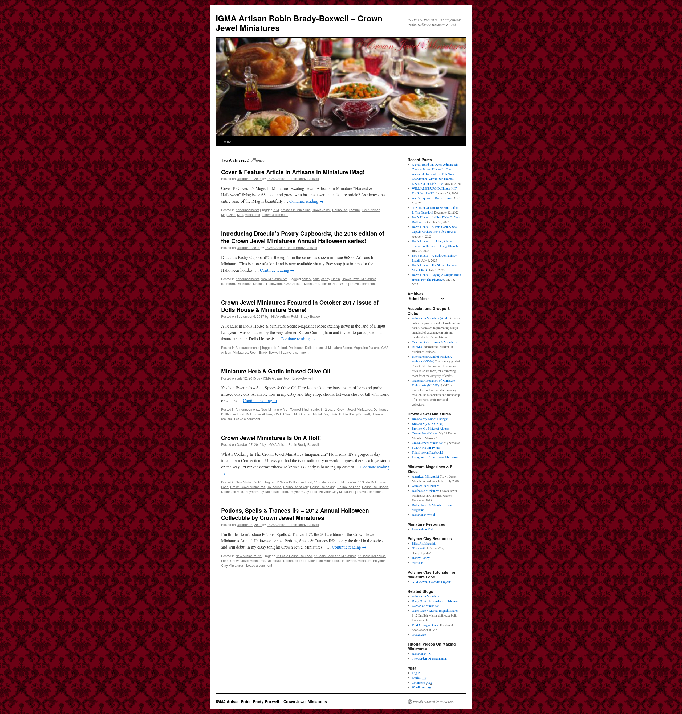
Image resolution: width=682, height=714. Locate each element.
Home (226, 141)
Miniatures (252, 214)
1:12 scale (327, 409)
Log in (416, 673)
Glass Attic (419, 548)
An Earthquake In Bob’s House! (432, 198)
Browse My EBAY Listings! (430, 419)
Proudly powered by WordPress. (433, 701)
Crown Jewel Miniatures (359, 278)
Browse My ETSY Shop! (428, 423)
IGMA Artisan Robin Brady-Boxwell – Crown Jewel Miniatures (299, 22)
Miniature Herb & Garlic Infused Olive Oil (275, 371)
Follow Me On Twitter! (426, 447)
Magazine (228, 214)
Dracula (259, 283)
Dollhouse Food (232, 414)
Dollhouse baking (323, 486)
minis (334, 414)
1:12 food (280, 347)
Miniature (364, 560)
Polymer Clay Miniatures (336, 491)
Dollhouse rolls (232, 491)
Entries (419, 677)
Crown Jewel (321, 209)
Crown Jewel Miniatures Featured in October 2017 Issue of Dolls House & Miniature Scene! (300, 305)
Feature (354, 209)
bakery (306, 278)
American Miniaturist (425, 476)
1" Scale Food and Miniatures (335, 482)
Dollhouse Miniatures (323, 560)
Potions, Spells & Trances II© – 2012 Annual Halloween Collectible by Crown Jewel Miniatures (295, 513)
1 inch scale (310, 409)
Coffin (335, 278)
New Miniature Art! (274, 278)
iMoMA (417, 347)
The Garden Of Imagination (429, 658)
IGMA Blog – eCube (425, 625)
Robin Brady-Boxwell (265, 352)
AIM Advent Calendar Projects (431, 582)
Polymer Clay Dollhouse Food (266, 491)
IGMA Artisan (371, 209)
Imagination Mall (422, 529)
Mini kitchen (302, 414)
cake (316, 278)
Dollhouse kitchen (259, 414)
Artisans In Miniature (295, 209)
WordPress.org (421, 687)
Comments (422, 682)
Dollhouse (339, 209)
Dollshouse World (423, 514)
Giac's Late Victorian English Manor (435, 610)
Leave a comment (275, 214)
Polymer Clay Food (303, 491)
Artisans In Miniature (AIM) (430, 318)
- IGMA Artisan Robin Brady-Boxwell (293, 178)
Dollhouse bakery (295, 486)
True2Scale (419, 634)
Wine (343, 283)
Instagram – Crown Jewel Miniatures (435, 457)
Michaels (417, 562)
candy (325, 278)
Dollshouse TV (421, 653)
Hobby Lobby (421, 558)
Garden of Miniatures (425, 605)
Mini (240, 214)
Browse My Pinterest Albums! (431, 428)
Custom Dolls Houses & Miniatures (434, 342)
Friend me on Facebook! (427, 452)
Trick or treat (329, 283)
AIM (276, 209)
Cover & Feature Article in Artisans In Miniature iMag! (293, 172)
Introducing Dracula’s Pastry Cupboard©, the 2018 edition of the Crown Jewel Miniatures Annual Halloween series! (302, 236)
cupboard (228, 283)
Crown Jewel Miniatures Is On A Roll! (271, 438)
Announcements (247, 209)
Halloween (274, 283)
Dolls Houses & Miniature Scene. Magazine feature (342, 347)
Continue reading (306, 201)
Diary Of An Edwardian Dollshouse (435, 601)
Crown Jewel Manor (425, 433)
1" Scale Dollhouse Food (294, 482)
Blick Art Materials (424, 543)
